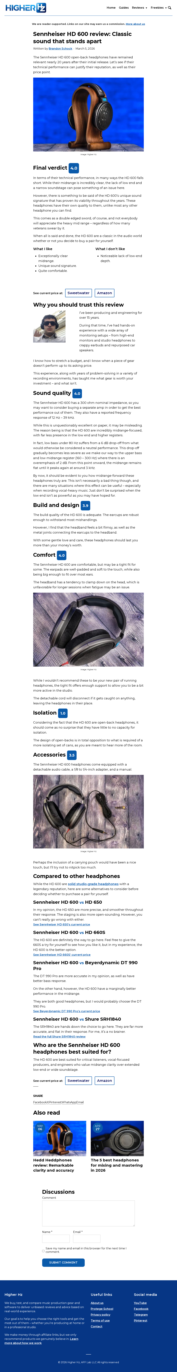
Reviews (138, 7)
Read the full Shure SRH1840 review (59, 1036)
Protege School (102, 1309)
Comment (49, 1197)
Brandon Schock (60, 48)
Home (111, 7)
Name (47, 1232)
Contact (96, 1326)
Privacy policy (100, 1314)
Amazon (104, 293)
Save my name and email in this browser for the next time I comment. (86, 1250)
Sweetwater (79, 293)
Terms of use (100, 1320)
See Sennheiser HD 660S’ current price (62, 954)
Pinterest (140, 1320)
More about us (135, 24)
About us (97, 1303)
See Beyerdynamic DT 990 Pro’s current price (66, 1011)
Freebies (157, 7)
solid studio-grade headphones (93, 884)
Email (78, 1232)
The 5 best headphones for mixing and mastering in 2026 (117, 1165)
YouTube (140, 1303)
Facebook (141, 1309)
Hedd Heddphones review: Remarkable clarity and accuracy (53, 1165)
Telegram (141, 1314)
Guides (124, 7)
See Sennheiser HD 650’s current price (61, 924)
